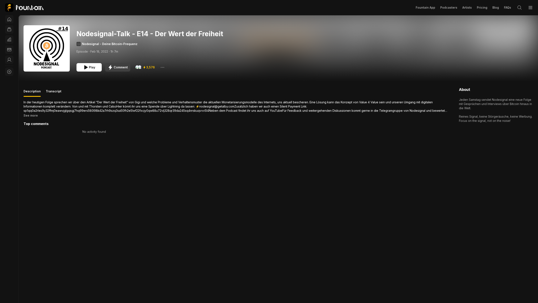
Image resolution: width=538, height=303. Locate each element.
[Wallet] (9, 49)
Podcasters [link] (448, 7)
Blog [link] (495, 7)
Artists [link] (467, 7)
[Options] (162, 67)
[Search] (519, 8)
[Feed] (9, 29)
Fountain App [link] (425, 7)
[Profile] (9, 60)
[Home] (9, 19)
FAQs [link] (507, 7)
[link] (24, 7)
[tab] (32, 93)
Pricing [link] (482, 7)
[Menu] (530, 7)
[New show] (9, 72)
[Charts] (9, 39)
